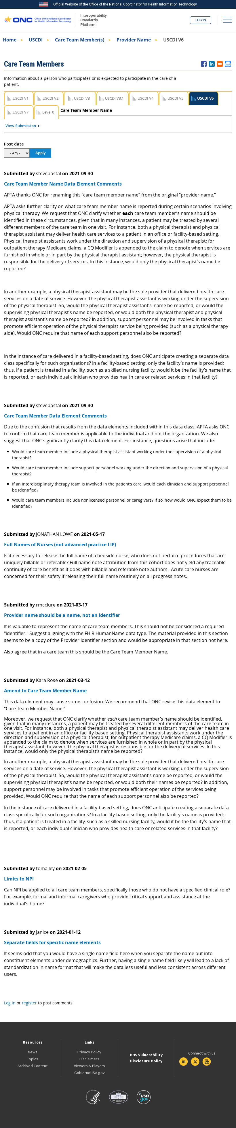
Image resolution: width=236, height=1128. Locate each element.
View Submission (20, 125)
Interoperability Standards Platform (92, 20)
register (29, 1003)
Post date (14, 144)
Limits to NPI (19, 879)
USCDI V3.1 (114, 98)
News (32, 1052)
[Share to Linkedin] (212, 64)
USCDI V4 (145, 98)
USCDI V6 (205, 98)
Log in (200, 20)
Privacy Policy (89, 1052)
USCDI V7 (20, 112)
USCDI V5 (175, 98)
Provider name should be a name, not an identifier (62, 615)
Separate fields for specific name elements (52, 942)
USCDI (36, 40)
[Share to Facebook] (204, 64)
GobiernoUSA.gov (89, 1072)
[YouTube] (206, 1061)
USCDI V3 (82, 98)
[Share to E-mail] (220, 64)
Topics (32, 1058)
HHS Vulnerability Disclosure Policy (146, 1057)
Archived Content (32, 1065)
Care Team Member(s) (79, 40)
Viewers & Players (89, 1065)
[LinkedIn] (183, 1061)
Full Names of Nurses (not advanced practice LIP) (60, 544)
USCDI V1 (20, 98)
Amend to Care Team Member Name (45, 690)
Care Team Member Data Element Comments (55, 416)
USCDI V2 (50, 98)
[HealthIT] (37, 20)
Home (9, 40)
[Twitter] (195, 1061)
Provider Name (134, 40)
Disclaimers (89, 1058)
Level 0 (48, 112)
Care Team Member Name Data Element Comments (63, 184)
